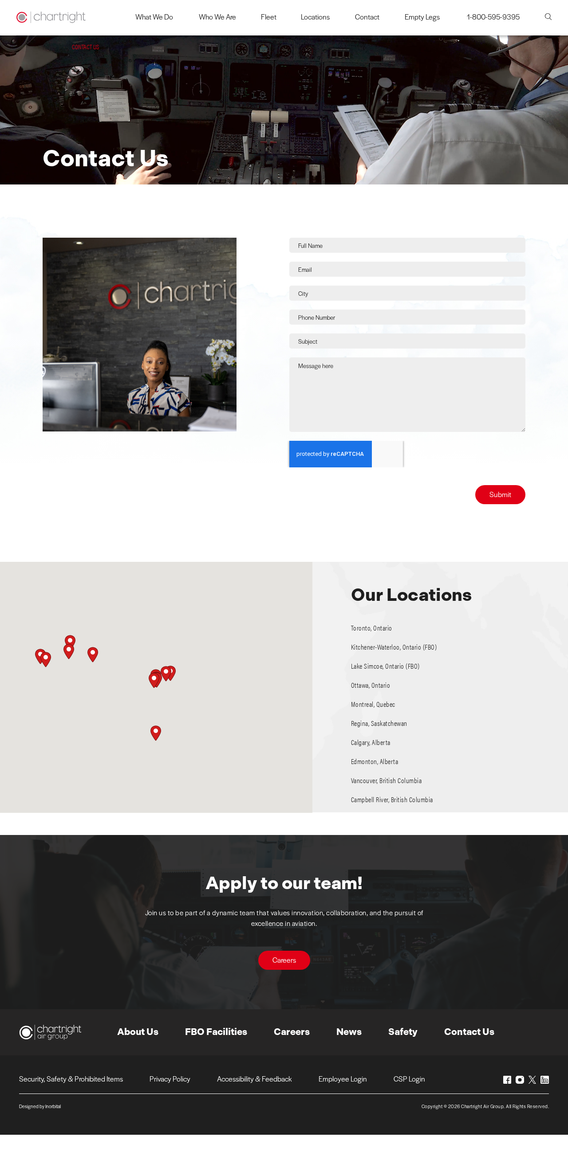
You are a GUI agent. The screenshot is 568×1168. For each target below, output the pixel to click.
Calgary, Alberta (370, 742)
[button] (154, 680)
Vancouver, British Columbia (386, 780)
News (349, 1031)
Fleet (268, 17)
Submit (500, 494)
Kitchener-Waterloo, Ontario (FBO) (394, 647)
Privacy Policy (170, 1079)
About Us (137, 1031)
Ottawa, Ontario (370, 685)
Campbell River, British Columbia (392, 799)
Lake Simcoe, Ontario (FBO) (385, 666)
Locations (315, 17)
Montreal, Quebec (373, 704)
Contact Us (469, 1031)
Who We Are (217, 17)
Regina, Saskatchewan (379, 723)
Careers (284, 960)
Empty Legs (422, 17)
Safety (403, 1031)
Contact (367, 17)
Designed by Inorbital (40, 1106)
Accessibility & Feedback (254, 1079)
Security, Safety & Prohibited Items (71, 1079)
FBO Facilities (216, 1031)
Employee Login (343, 1079)
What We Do (154, 17)
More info (521, 628)
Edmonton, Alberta (374, 761)
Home (49, 47)
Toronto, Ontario (371, 628)
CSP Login (409, 1079)
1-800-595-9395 (493, 17)
